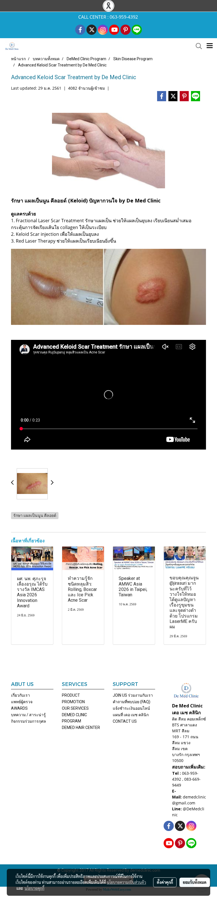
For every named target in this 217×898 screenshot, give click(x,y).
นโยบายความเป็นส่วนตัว (126, 882)
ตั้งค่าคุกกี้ (165, 882)
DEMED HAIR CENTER (81, 727)
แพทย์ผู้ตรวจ (21, 702)
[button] (197, 46)
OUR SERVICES (75, 708)
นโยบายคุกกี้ (34, 888)
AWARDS (19, 708)
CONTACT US (125, 721)
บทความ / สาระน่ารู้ (28, 715)
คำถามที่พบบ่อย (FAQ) (131, 702)
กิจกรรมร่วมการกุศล (28, 721)
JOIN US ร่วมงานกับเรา (133, 695)
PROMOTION (73, 702)
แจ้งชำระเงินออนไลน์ (131, 708)
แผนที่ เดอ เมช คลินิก (131, 715)
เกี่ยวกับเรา (20, 695)
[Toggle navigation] (209, 46)
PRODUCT (71, 695)
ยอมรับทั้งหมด (195, 882)
